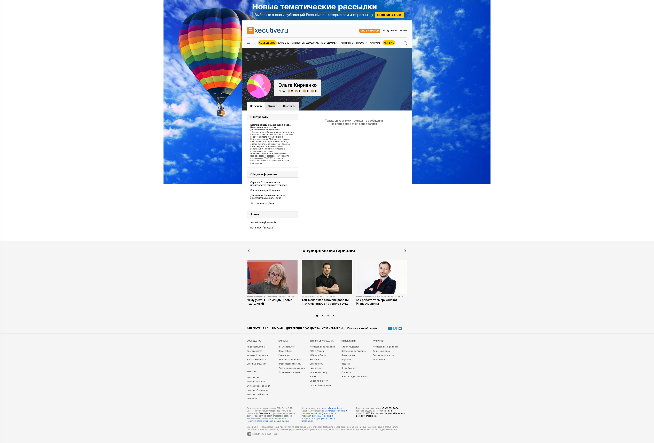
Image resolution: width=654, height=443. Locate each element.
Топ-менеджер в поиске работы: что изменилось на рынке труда (325, 301)
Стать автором (369, 30)
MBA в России (317, 351)
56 (292, 296)
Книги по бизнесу (318, 372)
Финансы (347, 42)
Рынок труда (284, 355)
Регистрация (399, 30)
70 (402, 296)
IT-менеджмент (348, 355)
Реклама (277, 328)
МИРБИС (389, 42)
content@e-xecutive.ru (322, 416)
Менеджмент (330, 42)
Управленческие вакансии (291, 368)
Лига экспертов (254, 351)
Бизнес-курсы (316, 364)
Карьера (283, 42)
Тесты (313, 376)
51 (334, 296)
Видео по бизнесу (319, 381)
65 (283, 91)
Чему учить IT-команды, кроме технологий (269, 301)
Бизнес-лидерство (350, 347)
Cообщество (254, 341)
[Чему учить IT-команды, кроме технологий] (272, 277)
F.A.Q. (266, 328)
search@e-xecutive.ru (332, 408)
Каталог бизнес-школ (320, 385)
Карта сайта (307, 421)
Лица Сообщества (256, 347)
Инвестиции (379, 359)
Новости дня (253, 377)
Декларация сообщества (303, 328)
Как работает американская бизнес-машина (377, 301)
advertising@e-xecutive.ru (323, 413)
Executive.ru (264, 413)
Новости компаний (256, 382)
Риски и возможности (383, 355)
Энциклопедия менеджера (354, 376)
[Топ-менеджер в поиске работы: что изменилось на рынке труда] (327, 277)
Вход (386, 30)
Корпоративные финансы (385, 347)
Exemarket (346, 372)
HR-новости (252, 399)
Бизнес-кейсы (317, 368)
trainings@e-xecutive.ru (336, 411)
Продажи (345, 364)
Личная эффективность (289, 359)
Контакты (289, 106)
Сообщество (267, 42)
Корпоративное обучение (262, 296)
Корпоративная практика (371, 296)
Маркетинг (346, 359)
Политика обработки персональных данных (268, 421)
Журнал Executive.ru (257, 359)
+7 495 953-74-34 (390, 408)
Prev (248, 250)
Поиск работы (309, 296)
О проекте (253, 328)
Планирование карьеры (289, 364)
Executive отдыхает (256, 364)
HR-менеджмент (286, 347)
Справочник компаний (289, 372)
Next (405, 250)
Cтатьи (272, 106)
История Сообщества (257, 355)
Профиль (256, 106)
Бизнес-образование (305, 42)
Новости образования (257, 390)
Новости (362, 42)
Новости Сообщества (257, 394)
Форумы (375, 42)
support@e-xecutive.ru (324, 418)
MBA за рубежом (318, 355)
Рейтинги (314, 359)
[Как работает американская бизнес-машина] (381, 277)
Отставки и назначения (258, 386)
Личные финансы (381, 351)
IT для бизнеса (348, 368)
